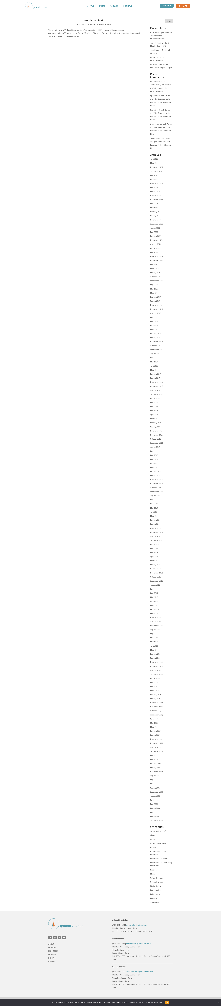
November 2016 (156, 386)
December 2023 (156, 195)
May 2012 (154, 597)
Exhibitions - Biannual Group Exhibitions (99, 24)
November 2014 (156, 483)
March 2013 (155, 560)
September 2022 (156, 224)
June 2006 (154, 804)
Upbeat (51, 961)
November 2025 (156, 167)
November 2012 (156, 573)
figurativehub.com (157, 81)
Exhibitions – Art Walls (159, 858)
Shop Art (167, 5)
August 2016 (155, 398)
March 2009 (155, 727)
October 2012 (155, 577)
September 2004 (156, 820)
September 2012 (156, 581)
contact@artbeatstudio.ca (136, 925)
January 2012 (155, 613)
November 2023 (156, 199)
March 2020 (155, 268)
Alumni (153, 835)
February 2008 (155, 763)
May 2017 (154, 362)
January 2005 (155, 816)
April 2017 (154, 366)
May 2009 (154, 723)
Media (152, 874)
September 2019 (156, 280)
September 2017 (156, 350)
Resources (53, 951)
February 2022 (155, 236)
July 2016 (154, 402)
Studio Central (155, 886)
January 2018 (155, 337)
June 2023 (154, 203)
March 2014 (155, 516)
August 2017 (155, 354)
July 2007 (154, 780)
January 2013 (155, 564)
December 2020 (156, 256)
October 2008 (155, 747)
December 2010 (156, 662)
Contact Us (127, 6)
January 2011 (155, 658)
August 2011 (155, 629)
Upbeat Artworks (156, 894)
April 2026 (154, 159)
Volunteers (154, 902)
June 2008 (154, 759)
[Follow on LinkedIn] (59, 937)
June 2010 (154, 686)
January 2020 (155, 272)
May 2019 (154, 289)
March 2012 (155, 605)
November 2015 (156, 435)
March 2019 (155, 293)
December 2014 (156, 479)
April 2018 (154, 325)
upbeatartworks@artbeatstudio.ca (139, 972)
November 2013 (156, 532)
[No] (218, 1002)
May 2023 (154, 208)
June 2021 (154, 252)
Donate (183, 6)
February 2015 (155, 471)
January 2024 (155, 191)
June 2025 (154, 175)
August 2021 (155, 248)
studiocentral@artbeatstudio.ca (138, 943)
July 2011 (154, 633)
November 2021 (156, 240)
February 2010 (155, 694)
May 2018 (154, 321)
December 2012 (156, 569)
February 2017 (155, 374)
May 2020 (154, 264)
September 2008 (156, 751)
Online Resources (156, 878)
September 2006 (156, 792)
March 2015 (155, 467)
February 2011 (155, 654)
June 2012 (154, 593)
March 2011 (155, 650)
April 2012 (154, 601)
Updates (153, 898)
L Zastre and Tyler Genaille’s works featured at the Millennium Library (161, 35)
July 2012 (154, 589)
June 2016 (154, 406)
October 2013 (155, 536)
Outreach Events (156, 882)
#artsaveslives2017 (158, 831)
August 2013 (155, 544)
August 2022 (155, 228)
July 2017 (154, 358)
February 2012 (155, 609)
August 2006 (155, 796)
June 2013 (154, 548)
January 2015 (155, 475)
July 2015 (154, 451)
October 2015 (155, 439)
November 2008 (156, 743)
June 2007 (154, 784)
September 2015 (156, 443)
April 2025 (154, 179)
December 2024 (156, 183)
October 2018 (155, 313)
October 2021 (155, 244)
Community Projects (158, 843)
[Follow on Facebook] (50, 937)
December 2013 (156, 528)
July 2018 (154, 317)
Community (53, 947)
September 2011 (156, 625)
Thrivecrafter (155, 138)
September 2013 (156, 540)
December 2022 (156, 220)
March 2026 (155, 163)
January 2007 (155, 788)
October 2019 (155, 276)
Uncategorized (155, 890)
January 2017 (155, 378)
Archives (153, 839)
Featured (153, 870)
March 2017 (155, 370)
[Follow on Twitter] (64, 937)
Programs (114, 6)
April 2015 (154, 463)
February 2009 (155, 731)
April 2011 (154, 646)
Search (169, 21)
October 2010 (155, 670)
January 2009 (155, 735)
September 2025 (156, 171)
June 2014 (154, 504)
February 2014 (155, 520)
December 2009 (156, 702)
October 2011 (155, 621)
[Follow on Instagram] (55, 937)
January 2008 (155, 767)
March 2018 (155, 329)
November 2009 (156, 707)
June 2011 (154, 638)
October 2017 (155, 345)
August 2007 (155, 775)
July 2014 (154, 500)
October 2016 (155, 390)
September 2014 (156, 491)
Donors (153, 847)
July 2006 (154, 800)
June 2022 (154, 232)
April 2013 (154, 556)
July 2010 (154, 682)
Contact (52, 954)
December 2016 (156, 382)
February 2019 (155, 297)
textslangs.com (156, 124)
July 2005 (154, 812)
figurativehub (155, 95)
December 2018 (156, 305)
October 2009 (155, 711)
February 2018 (155, 333)
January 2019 (155, 301)
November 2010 (156, 666)
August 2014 (155, 496)
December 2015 (156, 431)
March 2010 (155, 690)
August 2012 (155, 585)
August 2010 (155, 678)
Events (102, 6)
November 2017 (156, 341)
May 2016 (154, 410)
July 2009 (154, 719)
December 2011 (156, 617)
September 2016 (156, 394)
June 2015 (154, 455)
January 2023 (155, 216)
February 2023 (155, 212)
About (51, 944)
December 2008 (156, 739)
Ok (167, 1002)
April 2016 (154, 414)
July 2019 (154, 285)
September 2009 (156, 715)
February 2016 (155, 422)
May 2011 (154, 642)
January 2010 (155, 698)
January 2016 (155, 427)
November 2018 (156, 309)
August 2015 (155, 447)
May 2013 (154, 552)
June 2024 (154, 187)
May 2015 (154, 459)
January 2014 (155, 524)
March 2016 (155, 418)
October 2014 (155, 487)
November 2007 (156, 771)
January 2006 (155, 808)
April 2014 (154, 512)
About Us (90, 6)
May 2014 (154, 508)
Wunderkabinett (94, 20)
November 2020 (156, 260)
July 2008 (154, 755)
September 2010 (156, 674)
